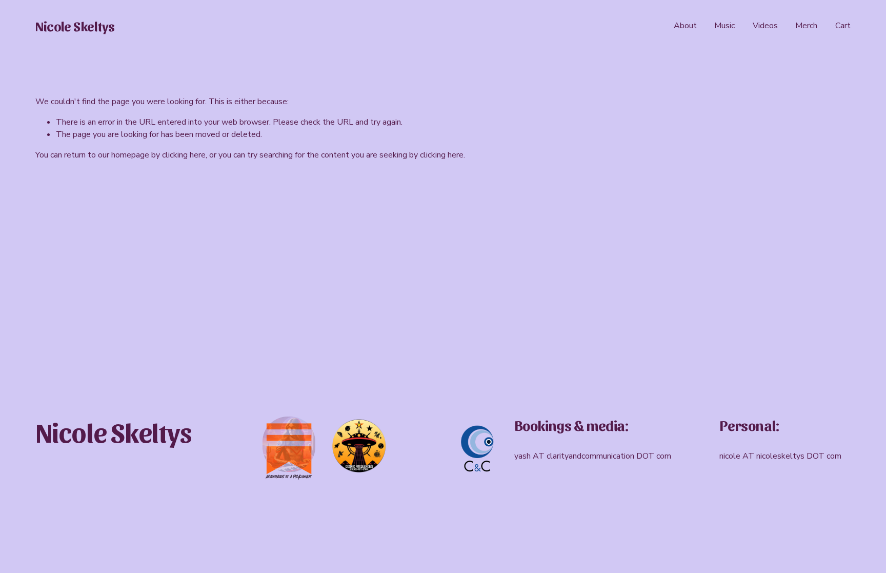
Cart (843, 25)
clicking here (184, 155)
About (685, 25)
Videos (765, 25)
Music (724, 25)
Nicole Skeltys (75, 25)
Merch (806, 25)
